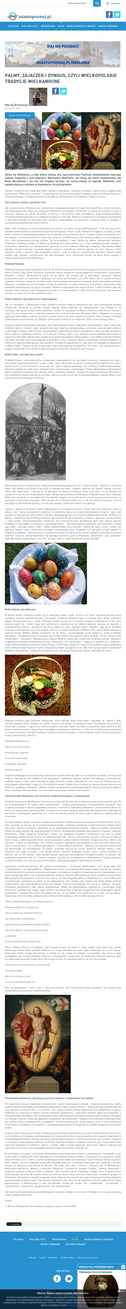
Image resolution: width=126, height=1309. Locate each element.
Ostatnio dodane (52, 35)
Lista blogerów (74, 35)
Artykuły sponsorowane (87, 1258)
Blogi (61, 26)
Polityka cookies (67, 1258)
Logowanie (115, 3)
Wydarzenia (48, 26)
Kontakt (42, 1258)
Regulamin (53, 1258)
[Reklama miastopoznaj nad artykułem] (63, 54)
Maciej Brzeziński (17, 105)
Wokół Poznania (108, 26)
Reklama (32, 1258)
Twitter (117, 14)
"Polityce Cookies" (76, 1305)
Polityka (14, 26)
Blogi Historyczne (20, 115)
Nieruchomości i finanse (81, 26)
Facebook (109, 14)
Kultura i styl (30, 26)
